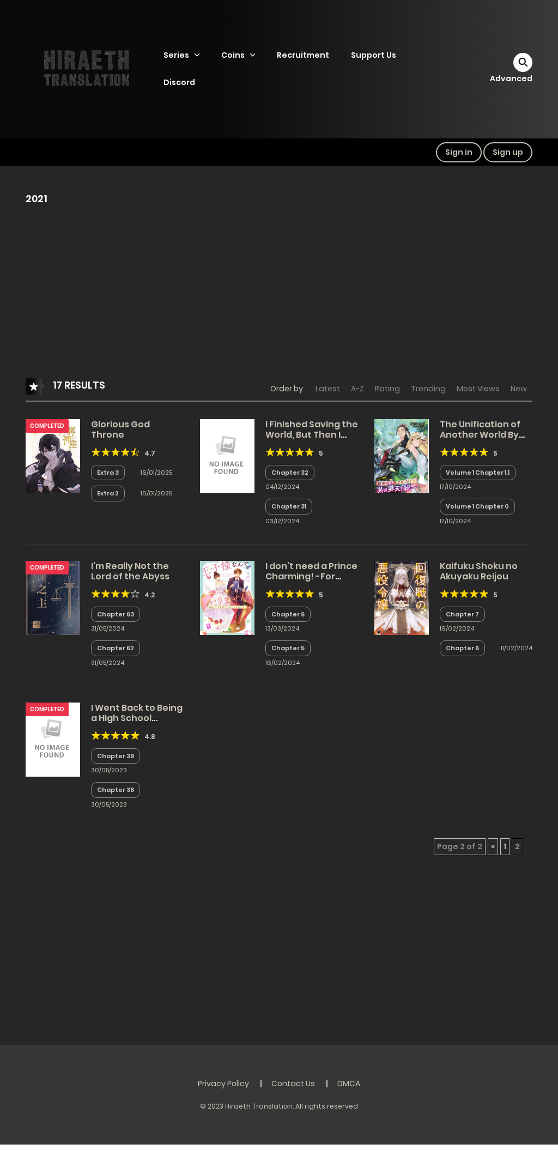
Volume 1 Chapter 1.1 (478, 472)
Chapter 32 (289, 472)
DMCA (348, 1083)
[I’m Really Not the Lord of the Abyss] (53, 597)
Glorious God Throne (120, 429)
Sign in (458, 152)
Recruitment (303, 55)
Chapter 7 (462, 614)
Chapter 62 (115, 648)
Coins (233, 55)
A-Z (357, 388)
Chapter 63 (115, 614)
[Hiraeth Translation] (89, 68)
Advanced (511, 78)
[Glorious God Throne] (53, 455)
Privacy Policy (223, 1083)
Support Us (373, 55)
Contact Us (293, 1083)
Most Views (478, 388)
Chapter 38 (115, 789)
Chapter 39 (115, 756)
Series (176, 55)
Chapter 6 (288, 614)
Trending (428, 388)
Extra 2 (108, 493)
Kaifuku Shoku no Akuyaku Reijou (479, 571)
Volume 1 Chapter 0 (477, 506)
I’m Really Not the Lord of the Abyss (130, 571)
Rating (387, 388)
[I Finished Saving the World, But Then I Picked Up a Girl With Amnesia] (227, 455)
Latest (328, 388)
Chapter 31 (288, 506)
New (519, 388)
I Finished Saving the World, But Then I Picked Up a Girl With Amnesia (311, 440)
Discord (179, 82)
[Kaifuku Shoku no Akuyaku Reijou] (401, 597)
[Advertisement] (279, 297)
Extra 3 (108, 472)
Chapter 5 (288, 648)
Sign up (508, 152)
